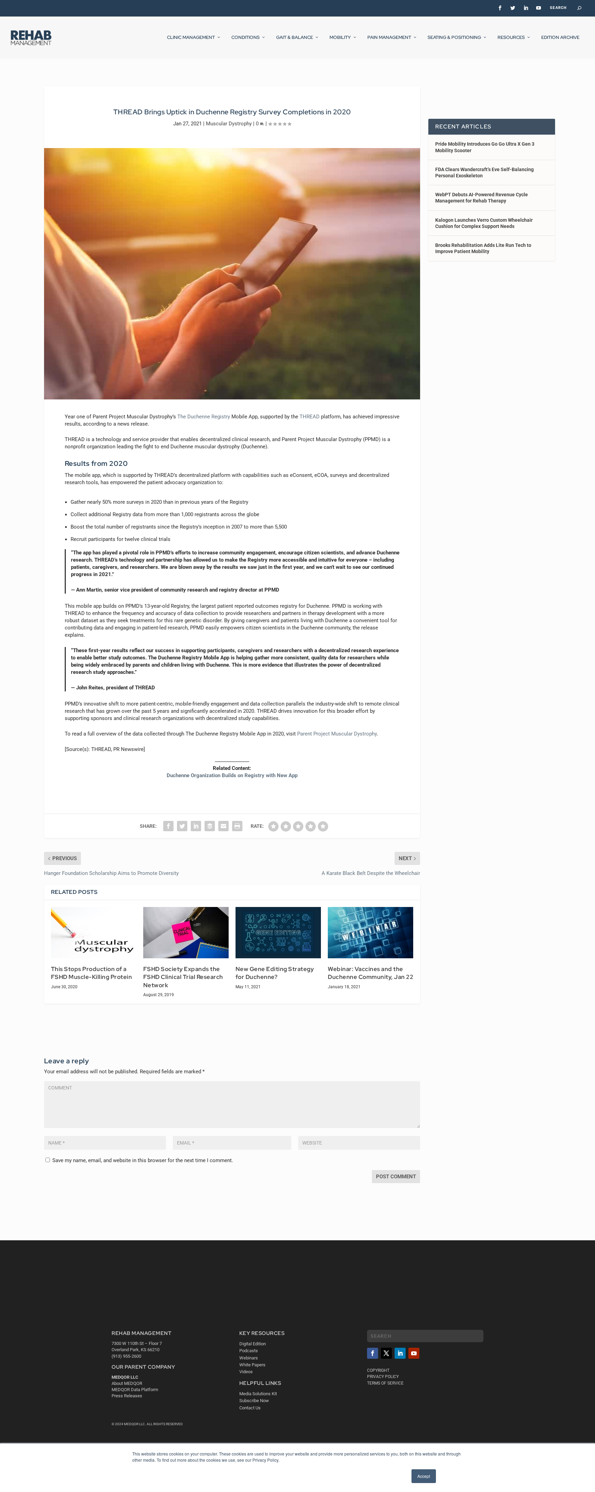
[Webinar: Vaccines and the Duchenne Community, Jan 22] (370, 932)
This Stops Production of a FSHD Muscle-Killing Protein (91, 973)
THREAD (310, 417)
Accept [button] (423, 1476)
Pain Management (389, 37)
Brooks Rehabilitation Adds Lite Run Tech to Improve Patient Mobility (483, 248)
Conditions (245, 37)
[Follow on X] (386, 1353)
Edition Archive (560, 37)
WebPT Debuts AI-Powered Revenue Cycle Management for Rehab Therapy (481, 198)
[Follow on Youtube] (413, 1353)
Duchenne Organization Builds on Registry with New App (232, 775)
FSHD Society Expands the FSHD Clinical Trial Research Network (183, 977)
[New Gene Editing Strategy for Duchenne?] (278, 932)
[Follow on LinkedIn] (400, 1353)
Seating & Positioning (454, 37)
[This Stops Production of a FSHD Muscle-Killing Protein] (93, 932)
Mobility (340, 37)
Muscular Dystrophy (229, 124)
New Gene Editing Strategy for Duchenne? (275, 973)
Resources (511, 37)
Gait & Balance (294, 37)
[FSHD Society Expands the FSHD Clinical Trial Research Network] (186, 932)
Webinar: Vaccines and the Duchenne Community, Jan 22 (370, 973)
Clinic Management (191, 37)
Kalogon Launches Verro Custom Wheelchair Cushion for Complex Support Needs (484, 223)
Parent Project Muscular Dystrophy (337, 734)
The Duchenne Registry (203, 417)
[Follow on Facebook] (372, 1353)
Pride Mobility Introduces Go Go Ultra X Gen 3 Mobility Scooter (484, 147)
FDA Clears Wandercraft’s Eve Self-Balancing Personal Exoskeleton (484, 172)
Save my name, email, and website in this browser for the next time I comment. (142, 1160)
